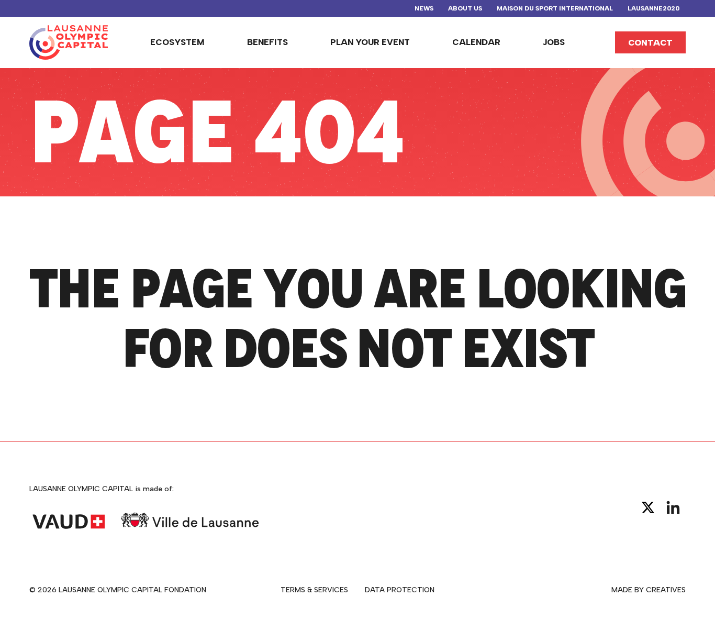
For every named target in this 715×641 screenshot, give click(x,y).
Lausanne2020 (653, 8)
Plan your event (370, 42)
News (424, 8)
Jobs (554, 42)
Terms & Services (314, 589)
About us (465, 8)
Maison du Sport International (555, 8)
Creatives (666, 589)
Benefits (267, 42)
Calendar (476, 42)
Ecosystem (177, 42)
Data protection (399, 589)
